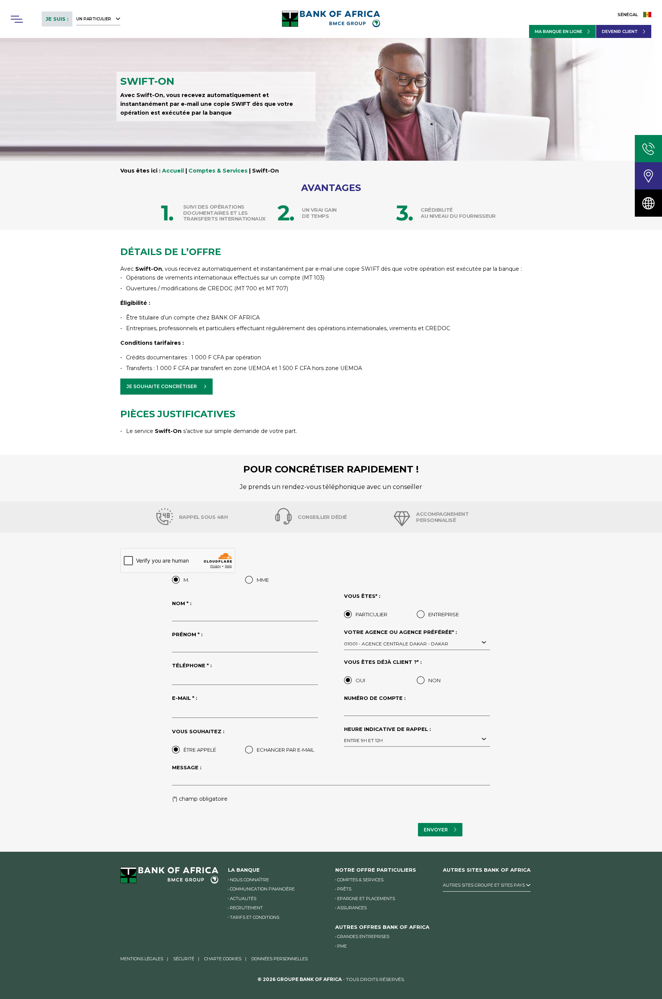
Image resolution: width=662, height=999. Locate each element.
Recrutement (246, 907)
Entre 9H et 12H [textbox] (363, 740)
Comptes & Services (217, 170)
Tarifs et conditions (254, 917)
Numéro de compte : (375, 698)
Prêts (344, 889)
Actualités (243, 898)
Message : (187, 767)
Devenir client (620, 31)
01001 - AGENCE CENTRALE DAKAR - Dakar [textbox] (396, 644)
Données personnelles (279, 958)
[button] (16, 19)
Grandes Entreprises (363, 936)
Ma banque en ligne (558, 31)
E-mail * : (184, 698)
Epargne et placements (366, 898)
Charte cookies (222, 958)
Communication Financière (262, 889)
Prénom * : (187, 634)
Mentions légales (141, 958)
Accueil (173, 170)
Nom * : (182, 603)
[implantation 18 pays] (648, 203)
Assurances (352, 907)
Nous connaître (249, 879)
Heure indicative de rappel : (387, 735)
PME (342, 946)
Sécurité (183, 958)
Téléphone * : (192, 665)
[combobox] (417, 643)
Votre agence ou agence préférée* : (400, 638)
